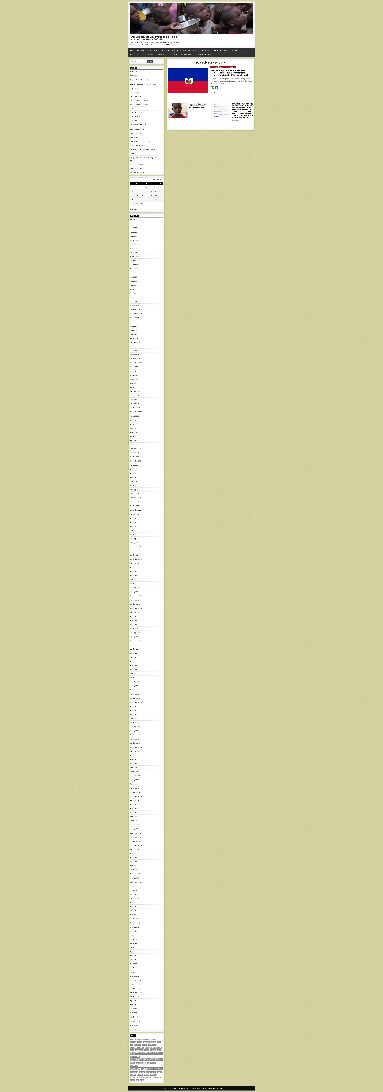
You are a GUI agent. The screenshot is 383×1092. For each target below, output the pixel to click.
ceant (159, 1042)
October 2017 (135, 649)
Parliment (153, 1075)
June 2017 (133, 665)
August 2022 (134, 416)
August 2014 (134, 800)
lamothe (142, 1072)
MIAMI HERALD (135, 133)
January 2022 (134, 445)
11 (161, 191)
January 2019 (134, 592)
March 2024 (134, 338)
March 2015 (134, 772)
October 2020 (135, 506)
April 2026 (133, 236)
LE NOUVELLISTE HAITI (138, 125)
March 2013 (134, 870)
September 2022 (136, 412)
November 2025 (135, 256)
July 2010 (133, 1001)
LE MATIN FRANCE (136, 117)
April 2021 (133, 481)
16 (151, 195)
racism (132, 1080)
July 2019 (133, 567)
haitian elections (141, 1063)
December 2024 (135, 301)
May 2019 (133, 575)
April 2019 (133, 579)
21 (142, 200)
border (140, 1042)
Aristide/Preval (152, 50)
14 (142, 195)
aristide (138, 1039)
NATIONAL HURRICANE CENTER (141, 141)
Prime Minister (156, 1077)
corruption (133, 1048)
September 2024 (136, 314)
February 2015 (135, 776)
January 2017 (134, 686)
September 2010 (136, 992)
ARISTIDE (133, 76)
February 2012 (135, 923)
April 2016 (133, 718)
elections (153, 1050)
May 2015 (133, 763)
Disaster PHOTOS (205, 50)
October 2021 (135, 457)
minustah (140, 1075)
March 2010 (134, 1017)
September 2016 (136, 702)
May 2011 (133, 960)
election (146, 1050)
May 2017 (133, 669)
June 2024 (133, 326)
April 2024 (133, 334)
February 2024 (135, 342)
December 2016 (135, 690)
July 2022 (133, 420)
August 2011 (134, 947)
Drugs (132, 1050)
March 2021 (134, 485)
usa (137, 1080)
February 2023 (135, 391)
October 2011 (135, 939)
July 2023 (133, 371)
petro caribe (134, 1077)
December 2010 (135, 980)
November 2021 (135, 453)
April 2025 (133, 285)
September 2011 (136, 943)
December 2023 (135, 351)
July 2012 (133, 902)
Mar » (136, 209)
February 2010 (135, 1021)
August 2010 (134, 996)
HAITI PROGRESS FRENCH (139, 104)
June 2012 (133, 907)
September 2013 (136, 845)
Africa (132, 1039)
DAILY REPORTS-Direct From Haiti (186, 50)
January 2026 (134, 248)
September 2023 (136, 363)
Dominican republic (155, 1048)
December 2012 (135, 882)
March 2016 (134, 723)
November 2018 (135, 600)
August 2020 (134, 514)
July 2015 (133, 755)
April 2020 (133, 530)
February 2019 (135, 588)
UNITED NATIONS (136, 164)
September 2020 (136, 510)
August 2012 (134, 898)
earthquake (139, 1050)
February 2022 (135, 440)
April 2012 (133, 915)
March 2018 (134, 629)
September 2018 (136, 608)
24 (156, 200)
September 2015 (136, 747)
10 (156, 191)
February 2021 (135, 490)
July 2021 (133, 469)
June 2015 (133, 759)
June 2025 (133, 277)
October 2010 (135, 988)
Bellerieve (133, 1042)
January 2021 (134, 494)
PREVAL (132, 153)
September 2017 (136, 653)
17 (156, 195)
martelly (132, 1075)
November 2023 (135, 355)
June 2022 (133, 424)
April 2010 (133, 1013)
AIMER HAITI (134, 72)
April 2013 (133, 866)
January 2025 (134, 297)
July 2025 (133, 273)
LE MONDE (134, 121)
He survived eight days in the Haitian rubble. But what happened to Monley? (199, 106)
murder (146, 1075)
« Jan (131, 209)
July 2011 (133, 951)
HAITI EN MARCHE (136, 92)
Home (131, 50)
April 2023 (133, 383)
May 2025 (133, 281)
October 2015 (135, 743)
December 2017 (135, 641)
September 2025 (136, 265)
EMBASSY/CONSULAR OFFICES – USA (143, 84)
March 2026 (134, 240)
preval (148, 1077)
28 (142, 204)
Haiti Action (134, 88)
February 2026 (135, 244)
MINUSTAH (134, 137)
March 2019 (134, 584)
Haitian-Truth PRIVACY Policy (206, 55)
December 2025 (135, 252)
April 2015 (133, 768)
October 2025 (135, 261)
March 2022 (134, 436)
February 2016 (135, 727)
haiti (159, 1050)
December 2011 (135, 931)
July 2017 (133, 661)
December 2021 (135, 449)
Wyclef (142, 1080)
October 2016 (135, 698)
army (143, 1039)
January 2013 (134, 878)
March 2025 (134, 289)
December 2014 (135, 784)
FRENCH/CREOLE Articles (137, 55)
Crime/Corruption (167, 50)
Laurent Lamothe (150, 1072)
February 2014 (135, 825)
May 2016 (133, 714)
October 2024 (135, 310)
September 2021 (136, 461)
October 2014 (135, 792)
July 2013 (133, 853)
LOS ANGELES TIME (137, 129)
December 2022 (135, 400)
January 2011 (134, 976)
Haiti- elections (134, 1057)
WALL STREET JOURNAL (138, 168)
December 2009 (135, 1029)
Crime (147, 1048)
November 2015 (135, 739)
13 (137, 195)
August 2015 (134, 751)
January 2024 (134, 346)
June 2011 (133, 956)
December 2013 (135, 833)
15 (146, 195)
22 (146, 200)
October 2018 (135, 604)
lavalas (159, 1072)
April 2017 (133, 673)
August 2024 (134, 318)
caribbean (146, 1042)
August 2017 (134, 657)
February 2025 (135, 293)
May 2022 (133, 428)
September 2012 (136, 894)
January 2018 (134, 637)
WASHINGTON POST (137, 172)
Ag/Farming (140, 50)
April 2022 (133, 432)
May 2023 (133, 379)
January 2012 (134, 927)
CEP (131, 1045)
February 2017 (135, 682)
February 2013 (135, 874)
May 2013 (133, 862)
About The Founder (187, 55)
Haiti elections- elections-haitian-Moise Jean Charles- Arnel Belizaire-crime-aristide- (145, 1068)
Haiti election (134, 1066)
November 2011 (135, 935)
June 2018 (133, 620)
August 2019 (134, 563)
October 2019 (135, 555)
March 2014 (134, 821)
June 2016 (133, 710)
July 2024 (133, 322)
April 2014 (133, 817)
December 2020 (135, 498)
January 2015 (134, 780)
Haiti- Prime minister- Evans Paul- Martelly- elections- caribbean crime (145, 1059)
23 (151, 200)
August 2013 (134, 849)
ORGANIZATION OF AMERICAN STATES (143, 149)
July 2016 (133, 706)
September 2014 (136, 796)
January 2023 (134, 395)
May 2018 (133, 624)
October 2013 (135, 841)
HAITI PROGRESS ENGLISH (139, 100)
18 (161, 195)
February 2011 (135, 972)
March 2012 (134, 919)
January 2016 (134, 731)
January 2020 (134, 543)
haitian (132, 1063)
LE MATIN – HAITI (136, 113)
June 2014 (133, 808)
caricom (153, 1042)
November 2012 (135, 886)
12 (132, 195)
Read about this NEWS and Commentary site (163, 55)
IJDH (131, 108)
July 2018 (133, 616)
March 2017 (134, 678)
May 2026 (133, 232)
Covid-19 (141, 1048)
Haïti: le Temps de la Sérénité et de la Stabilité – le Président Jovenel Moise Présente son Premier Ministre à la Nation (230, 72)
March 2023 (134, 387)
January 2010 (134, 1025)
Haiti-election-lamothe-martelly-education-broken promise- (144, 1053)
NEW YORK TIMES (136, 145)
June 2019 (133, 571)
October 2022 (135, 408)
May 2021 (133, 477)
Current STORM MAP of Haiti (140, 80)
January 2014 (134, 829)
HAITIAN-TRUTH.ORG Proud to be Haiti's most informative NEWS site (153, 38)
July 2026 (133, 224)
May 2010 (133, 1009)
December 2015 (135, 735)
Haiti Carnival (151, 1063)
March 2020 (134, 534)
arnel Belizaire (151, 1039)
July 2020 (133, 518)
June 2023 (133, 375)
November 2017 (135, 645)
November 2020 (135, 502)
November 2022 (135, 404)
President (142, 1077)
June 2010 (133, 1005)
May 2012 (133, 911)
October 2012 (135, 890)
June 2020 (133, 522)
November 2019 (135, 551)
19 (132, 200)
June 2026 (133, 228)
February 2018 (135, 633)
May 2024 (133, 330)
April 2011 (133, 964)
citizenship (137, 1045)
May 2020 (133, 526)
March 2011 (134, 968)
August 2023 (134, 367)
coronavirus (152, 1045)
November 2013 (135, 837)
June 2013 (133, 857)
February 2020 (135, 539)
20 (137, 200)
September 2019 (136, 559)
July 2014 (133, 804)
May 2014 (133, 812)
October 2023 (135, 359)
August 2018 (134, 612)
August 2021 (134, 465)
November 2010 (135, 984)
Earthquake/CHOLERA (221, 50)
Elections (235, 50)
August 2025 (134, 269)
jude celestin (134, 1072)
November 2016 (135, 694)
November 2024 (135, 306)
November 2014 (135, 788)
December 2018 (135, 596)
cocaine (144, 1045)
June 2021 (133, 473)
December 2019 (135, 547)
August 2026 (134, 220)
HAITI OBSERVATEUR (137, 96)
